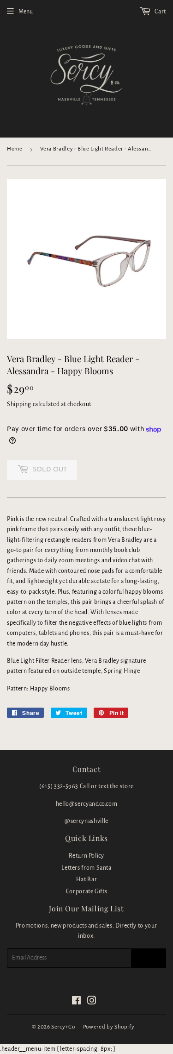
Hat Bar (86, 879)
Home (15, 149)
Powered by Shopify (109, 1027)
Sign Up (148, 958)
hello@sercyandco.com (87, 804)
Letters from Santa (86, 868)
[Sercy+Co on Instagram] (92, 1002)
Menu (25, 11)
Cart (160, 11)
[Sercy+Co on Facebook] (77, 1002)
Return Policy (86, 856)
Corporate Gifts (86, 891)
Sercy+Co (63, 1027)
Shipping (19, 404)
